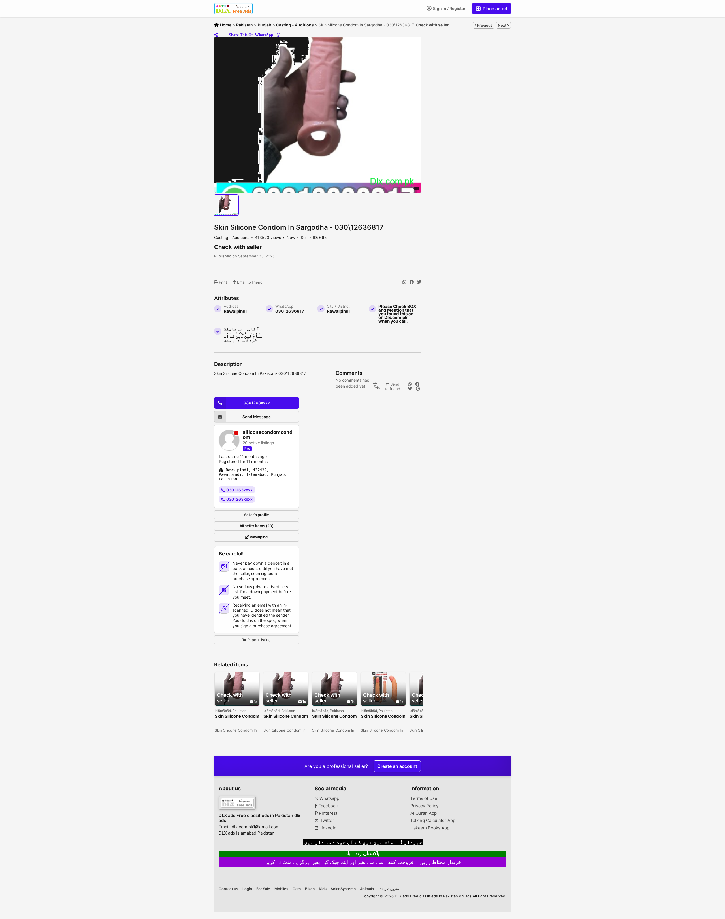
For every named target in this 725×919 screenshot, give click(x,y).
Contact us (228, 888)
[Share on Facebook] (412, 282)
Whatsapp (328, 798)
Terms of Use (423, 798)
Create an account (397, 766)
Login (247, 888)
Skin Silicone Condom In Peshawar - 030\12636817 (334, 716)
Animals (367, 888)
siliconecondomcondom (268, 435)
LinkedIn (327, 828)
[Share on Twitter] (419, 282)
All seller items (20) (257, 525)
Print (222, 282)
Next (502, 25)
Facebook (327, 805)
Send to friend (392, 386)
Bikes (310, 888)
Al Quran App (423, 813)
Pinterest (327, 813)
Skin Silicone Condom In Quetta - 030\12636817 (285, 716)
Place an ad (494, 8)
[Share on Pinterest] (418, 388)
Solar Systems (343, 888)
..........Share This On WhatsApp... (247, 35)
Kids (323, 888)
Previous (484, 25)
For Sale (263, 888)
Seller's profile (256, 514)
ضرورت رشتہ (388, 888)
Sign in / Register (449, 8)
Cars (297, 888)
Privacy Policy (424, 805)
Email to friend (249, 282)
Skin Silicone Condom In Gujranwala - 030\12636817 (383, 716)
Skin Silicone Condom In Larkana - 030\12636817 (237, 716)
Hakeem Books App (429, 828)
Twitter (326, 820)
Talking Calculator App (432, 820)
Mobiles (281, 888)
